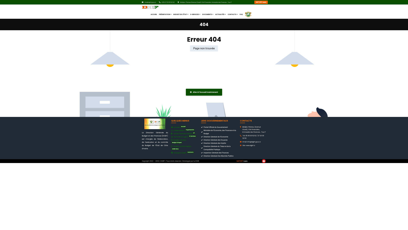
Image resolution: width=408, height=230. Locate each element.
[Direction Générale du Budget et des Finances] (150, 7)
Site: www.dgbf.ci (249, 145)
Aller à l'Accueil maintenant (205, 92)
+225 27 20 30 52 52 (168, 2)
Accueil (179, 127)
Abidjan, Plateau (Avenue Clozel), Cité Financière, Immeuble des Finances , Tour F (206, 2)
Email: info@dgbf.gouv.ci (252, 142)
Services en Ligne (184, 136)
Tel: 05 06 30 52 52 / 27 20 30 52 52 (253, 137)
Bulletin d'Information (181, 147)
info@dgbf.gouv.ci (150, 2)
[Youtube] (264, 161)
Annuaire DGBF (183, 152)
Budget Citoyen (179, 141)
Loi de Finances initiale (184, 133)
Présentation (183, 130)
